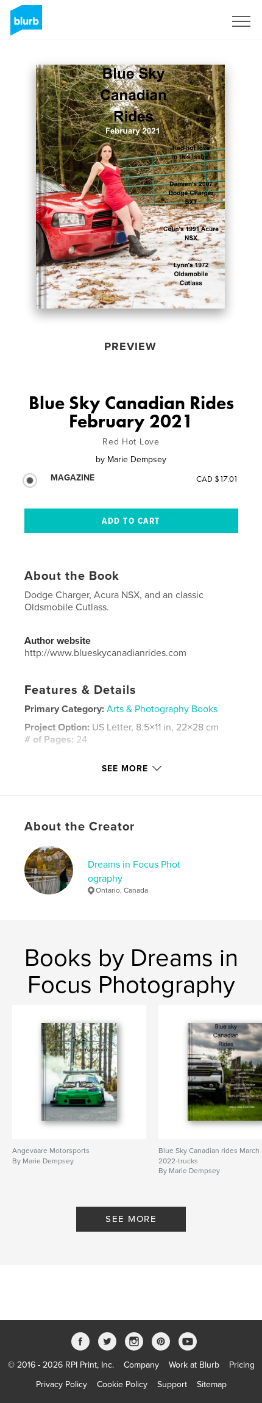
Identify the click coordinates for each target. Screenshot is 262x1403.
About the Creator (79, 826)
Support (172, 1384)
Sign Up (193, 21)
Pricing (242, 1365)
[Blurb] (24, 25)
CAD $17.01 (217, 478)
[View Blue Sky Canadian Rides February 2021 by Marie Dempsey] (130, 187)
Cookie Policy (122, 1384)
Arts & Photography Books (162, 709)
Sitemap (212, 1384)
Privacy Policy (61, 1384)
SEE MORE (131, 1218)
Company (141, 1365)
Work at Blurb (194, 1365)
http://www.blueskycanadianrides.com (105, 653)
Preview (130, 346)
